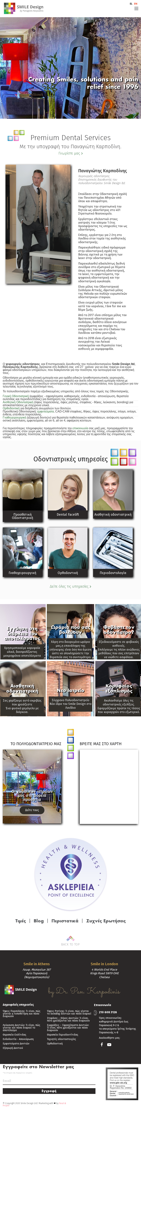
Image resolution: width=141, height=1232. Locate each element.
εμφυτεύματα (45, 411)
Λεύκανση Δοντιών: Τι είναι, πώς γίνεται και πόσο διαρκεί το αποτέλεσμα (21, 1028)
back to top (70, 944)
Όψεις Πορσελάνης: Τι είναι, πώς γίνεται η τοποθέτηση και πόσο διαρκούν (21, 1014)
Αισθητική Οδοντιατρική (18, 402)
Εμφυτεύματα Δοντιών (16, 1043)
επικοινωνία (80, 428)
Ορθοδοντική (11, 408)
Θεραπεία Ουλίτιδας (14, 1035)
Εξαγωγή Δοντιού (13, 1048)
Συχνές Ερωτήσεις (106, 921)
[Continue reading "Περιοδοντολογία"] (113, 548)
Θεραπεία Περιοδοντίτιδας (62, 1035)
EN (135, 4)
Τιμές (20, 921)
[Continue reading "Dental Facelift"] (68, 489)
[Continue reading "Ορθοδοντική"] (68, 548)
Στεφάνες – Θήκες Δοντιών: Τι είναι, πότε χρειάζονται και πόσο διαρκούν (68, 1019)
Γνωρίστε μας (69, 153)
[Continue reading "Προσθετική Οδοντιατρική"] (22, 489)
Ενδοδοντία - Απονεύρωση (18, 1039)
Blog (39, 921)
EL (131, 4)
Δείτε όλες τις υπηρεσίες (69, 586)
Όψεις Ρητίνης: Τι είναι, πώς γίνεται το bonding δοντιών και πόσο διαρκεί (69, 1012)
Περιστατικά (64, 921)
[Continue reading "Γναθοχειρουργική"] (22, 548)
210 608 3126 (108, 1012)
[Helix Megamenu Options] (95, 8)
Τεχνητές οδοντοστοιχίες (61, 1039)
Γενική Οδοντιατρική (16, 396)
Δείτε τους (32, 810)
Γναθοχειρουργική (14, 417)
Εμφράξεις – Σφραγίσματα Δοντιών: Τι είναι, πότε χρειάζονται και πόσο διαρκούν (68, 1028)
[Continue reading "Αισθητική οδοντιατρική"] (113, 489)
